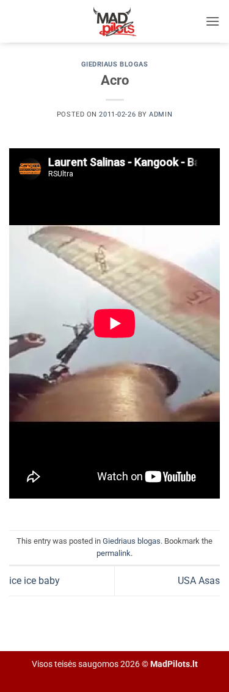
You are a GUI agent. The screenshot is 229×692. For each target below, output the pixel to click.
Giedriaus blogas (114, 64)
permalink (113, 553)
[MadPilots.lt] (115, 21)
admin (160, 114)
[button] (212, 21)
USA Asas (199, 580)
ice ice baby (34, 580)
